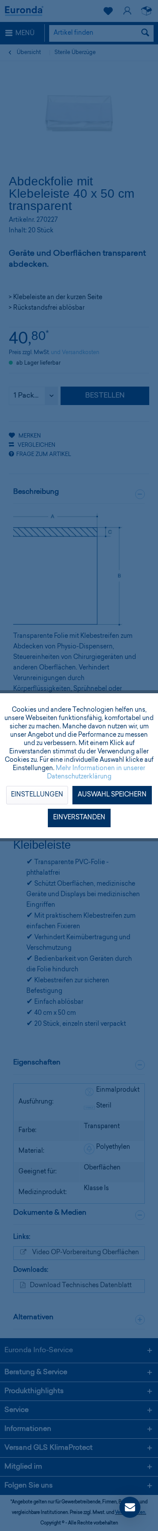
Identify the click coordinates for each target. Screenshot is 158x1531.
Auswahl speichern (112, 795)
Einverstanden (79, 818)
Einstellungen (37, 795)
